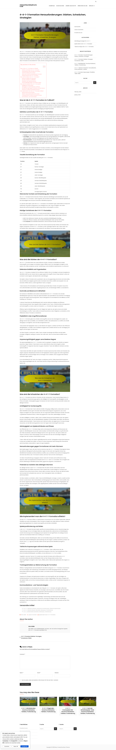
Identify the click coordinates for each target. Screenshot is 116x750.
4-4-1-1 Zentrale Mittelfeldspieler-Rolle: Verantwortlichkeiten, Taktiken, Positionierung (87, 710)
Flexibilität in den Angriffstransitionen (29, 81)
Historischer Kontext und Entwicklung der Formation (32, 74)
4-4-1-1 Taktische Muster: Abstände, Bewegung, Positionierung (38, 610)
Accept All (24, 746)
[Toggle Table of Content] (43, 66)
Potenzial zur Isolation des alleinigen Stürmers (31, 89)
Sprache (91, 5)
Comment (22, 654)
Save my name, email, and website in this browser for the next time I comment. (40, 680)
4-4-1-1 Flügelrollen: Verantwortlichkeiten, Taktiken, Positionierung (48, 709)
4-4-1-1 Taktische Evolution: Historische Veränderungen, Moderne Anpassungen (41, 608)
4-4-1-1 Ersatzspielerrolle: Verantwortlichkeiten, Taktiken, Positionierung (68, 710)
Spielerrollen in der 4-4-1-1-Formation (47, 614)
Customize (6, 746)
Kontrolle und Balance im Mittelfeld (29, 79)
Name (21, 672)
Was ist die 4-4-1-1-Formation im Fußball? (29, 68)
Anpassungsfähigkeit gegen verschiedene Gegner (31, 82)
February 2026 (77, 91)
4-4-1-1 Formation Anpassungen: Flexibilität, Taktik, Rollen (84, 72)
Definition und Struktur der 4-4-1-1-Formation (30, 70)
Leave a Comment (33, 615)
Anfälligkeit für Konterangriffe (27, 85)
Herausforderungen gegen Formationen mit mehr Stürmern (33, 88)
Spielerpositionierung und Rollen (28, 92)
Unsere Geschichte (71, 5)
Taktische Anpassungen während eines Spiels (30, 93)
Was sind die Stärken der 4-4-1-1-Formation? (29, 77)
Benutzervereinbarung (25, 731)
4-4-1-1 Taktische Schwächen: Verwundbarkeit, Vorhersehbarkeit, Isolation (85, 68)
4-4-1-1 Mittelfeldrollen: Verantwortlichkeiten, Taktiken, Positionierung (85, 64)
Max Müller (31, 626)
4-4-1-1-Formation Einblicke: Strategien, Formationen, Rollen (31, 637)
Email (38, 672)
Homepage (52, 5)
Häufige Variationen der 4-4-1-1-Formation (30, 75)
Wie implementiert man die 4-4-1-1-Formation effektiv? (32, 91)
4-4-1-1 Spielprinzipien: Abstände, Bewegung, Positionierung (37, 611)
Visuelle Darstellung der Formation (28, 72)
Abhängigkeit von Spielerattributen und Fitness (31, 86)
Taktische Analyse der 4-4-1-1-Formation (84, 46)
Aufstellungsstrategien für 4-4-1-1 (82, 41)
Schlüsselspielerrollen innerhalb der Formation (31, 71)
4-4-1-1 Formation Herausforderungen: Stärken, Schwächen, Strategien (83, 55)
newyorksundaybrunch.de (28, 5)
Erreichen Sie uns (82, 5)
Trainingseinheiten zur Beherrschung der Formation (32, 95)
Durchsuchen (60, 5)
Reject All (16, 746)
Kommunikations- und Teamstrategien (29, 96)
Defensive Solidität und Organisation (29, 78)
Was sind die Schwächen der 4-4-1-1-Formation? (30, 84)
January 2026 (77, 94)
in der (45, 306)
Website (57, 672)
